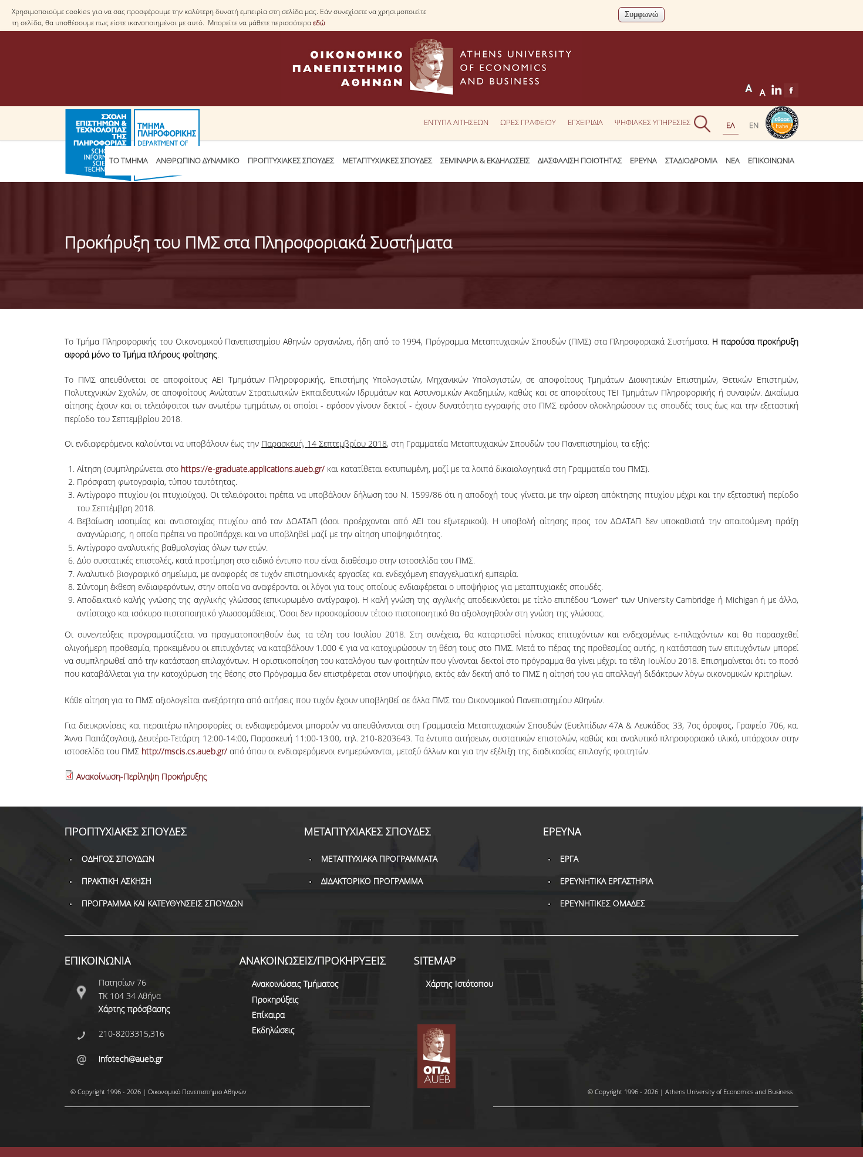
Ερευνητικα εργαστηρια (606, 880)
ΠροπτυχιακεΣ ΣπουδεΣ (291, 161)
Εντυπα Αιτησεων (456, 122)
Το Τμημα (128, 161)
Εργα (569, 858)
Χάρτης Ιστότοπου (459, 983)
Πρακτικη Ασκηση (116, 880)
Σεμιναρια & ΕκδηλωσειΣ (485, 161)
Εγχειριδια (585, 122)
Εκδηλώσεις (273, 1029)
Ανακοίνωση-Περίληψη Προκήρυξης (141, 776)
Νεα (733, 161)
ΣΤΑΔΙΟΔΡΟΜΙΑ (691, 161)
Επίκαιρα (268, 1014)
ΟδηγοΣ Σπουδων (118, 858)
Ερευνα (643, 161)
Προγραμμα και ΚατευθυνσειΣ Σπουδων (162, 903)
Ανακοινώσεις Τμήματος (295, 983)
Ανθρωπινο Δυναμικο (198, 161)
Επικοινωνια (771, 161)
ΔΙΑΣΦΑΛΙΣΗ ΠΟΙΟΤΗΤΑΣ (580, 161)
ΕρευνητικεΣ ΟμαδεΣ (602, 903)
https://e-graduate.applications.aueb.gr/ (253, 468)
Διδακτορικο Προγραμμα (372, 880)
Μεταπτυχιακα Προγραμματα (379, 858)
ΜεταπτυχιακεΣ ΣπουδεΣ (387, 161)
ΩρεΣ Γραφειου (528, 122)
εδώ (319, 23)
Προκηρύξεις (275, 999)
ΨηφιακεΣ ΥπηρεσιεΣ (652, 122)
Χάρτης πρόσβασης (134, 1008)
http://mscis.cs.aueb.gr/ (184, 751)
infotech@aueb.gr (131, 1058)
